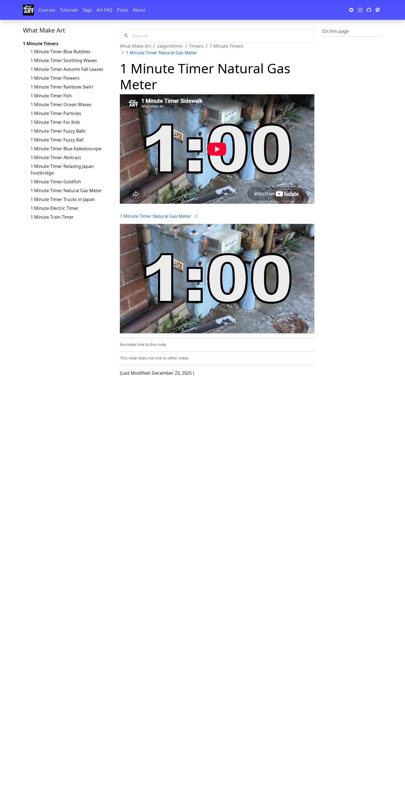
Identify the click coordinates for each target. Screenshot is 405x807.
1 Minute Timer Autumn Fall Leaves (67, 69)
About (139, 10)
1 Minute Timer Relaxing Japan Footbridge (62, 169)
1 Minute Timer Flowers (55, 78)
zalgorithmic (170, 46)
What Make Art (44, 30)
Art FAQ (104, 10)
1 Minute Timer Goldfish (56, 182)
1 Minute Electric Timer (55, 208)
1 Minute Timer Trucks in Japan (63, 199)
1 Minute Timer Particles (56, 113)
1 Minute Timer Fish (51, 96)
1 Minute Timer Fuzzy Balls (58, 131)
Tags (87, 10)
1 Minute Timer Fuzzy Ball (57, 140)
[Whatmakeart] (28, 10)
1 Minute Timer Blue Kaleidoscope (66, 149)
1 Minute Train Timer (52, 217)
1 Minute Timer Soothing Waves (64, 60)
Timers (196, 46)
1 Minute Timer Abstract (56, 157)
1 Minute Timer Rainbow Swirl (62, 87)
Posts (122, 10)
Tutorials (69, 10)
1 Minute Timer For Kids (55, 122)
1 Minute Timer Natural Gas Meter (66, 190)
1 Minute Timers (227, 46)
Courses (46, 10)
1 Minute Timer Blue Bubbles (60, 52)
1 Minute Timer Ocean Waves (61, 104)
